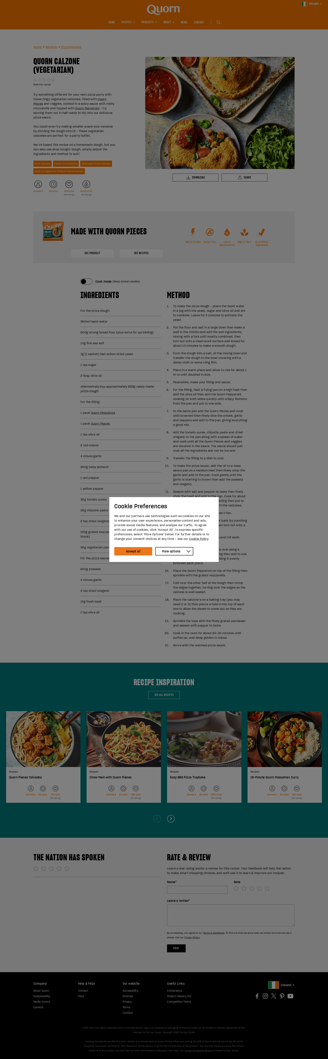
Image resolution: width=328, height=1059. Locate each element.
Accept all (133, 551)
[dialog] (164, 529)
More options (171, 551)
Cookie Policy (198, 539)
